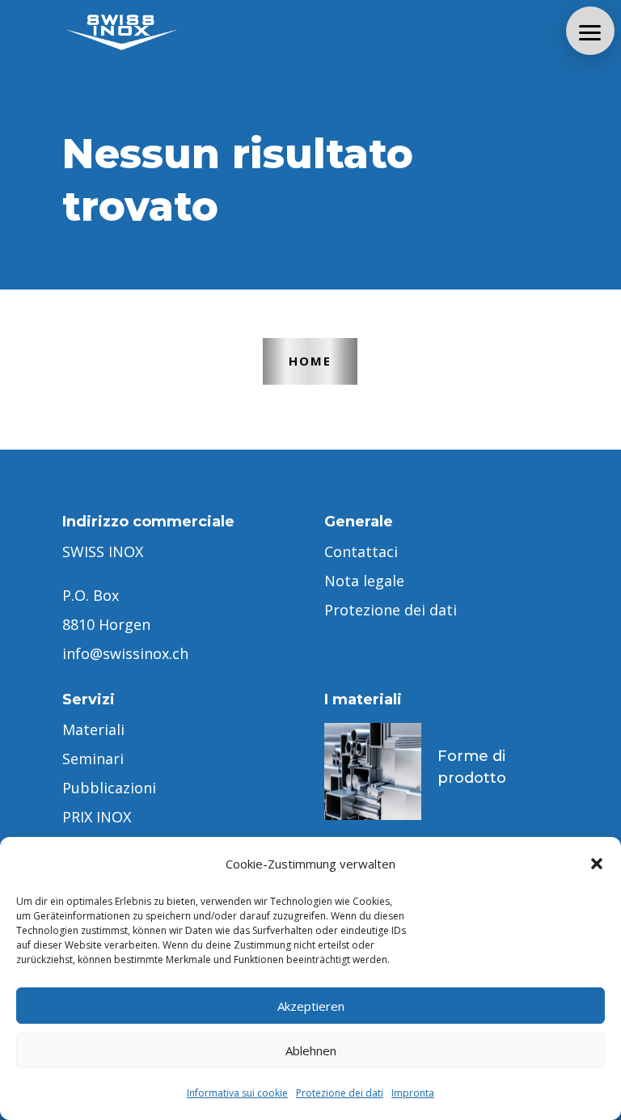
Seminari (93, 758)
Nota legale (364, 580)
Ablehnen (310, 1050)
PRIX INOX (96, 816)
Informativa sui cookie (237, 1093)
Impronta (412, 1093)
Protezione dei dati (339, 1093)
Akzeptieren (310, 1006)
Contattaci (361, 551)
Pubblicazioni (109, 787)
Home (310, 361)
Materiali (93, 729)
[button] (597, 864)
